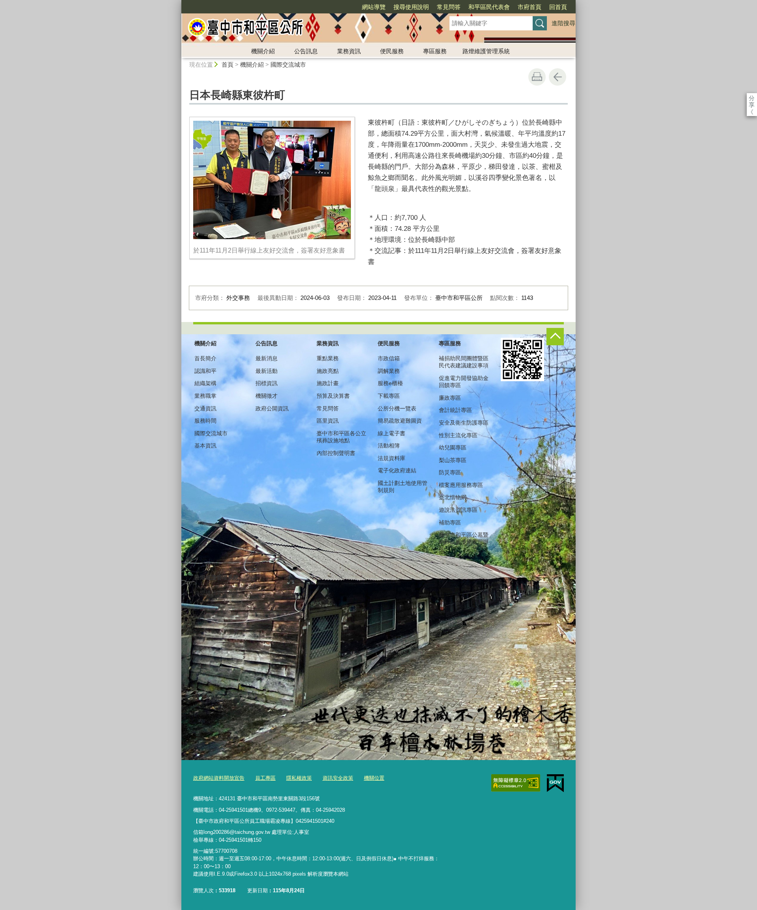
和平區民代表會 (489, 7)
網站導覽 (374, 7)
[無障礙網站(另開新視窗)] (515, 783)
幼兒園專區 (452, 447)
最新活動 (266, 371)
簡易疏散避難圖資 (400, 421)
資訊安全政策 (338, 778)
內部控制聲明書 (336, 453)
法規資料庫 (391, 458)
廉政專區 (450, 398)
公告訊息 (306, 51)
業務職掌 (205, 396)
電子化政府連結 (397, 470)
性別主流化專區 (458, 435)
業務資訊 (349, 51)
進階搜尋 (563, 23)
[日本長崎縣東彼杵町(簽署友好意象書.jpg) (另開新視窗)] (272, 180)
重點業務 (328, 358)
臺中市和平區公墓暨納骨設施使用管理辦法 (464, 542)
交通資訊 (205, 408)
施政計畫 (328, 383)
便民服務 (392, 51)
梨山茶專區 (452, 460)
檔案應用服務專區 (461, 485)
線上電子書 (391, 433)
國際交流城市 (288, 64)
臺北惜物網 (452, 497)
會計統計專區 (455, 410)
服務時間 (205, 421)
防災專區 (450, 472)
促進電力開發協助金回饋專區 (464, 381)
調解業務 (389, 371)
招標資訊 (266, 383)
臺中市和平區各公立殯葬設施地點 (341, 437)
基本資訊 (205, 445)
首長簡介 (205, 358)
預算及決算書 (333, 396)
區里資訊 (328, 421)
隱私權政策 (299, 778)
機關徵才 (266, 396)
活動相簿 (389, 445)
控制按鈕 (555, 336)
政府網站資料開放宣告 (218, 778)
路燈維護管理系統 (486, 51)
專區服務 (435, 51)
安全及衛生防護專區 (464, 422)
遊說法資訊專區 (458, 510)
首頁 (227, 64)
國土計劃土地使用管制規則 (402, 486)
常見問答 (449, 7)
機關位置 (374, 778)
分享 (752, 98)
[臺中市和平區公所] (306, 29)
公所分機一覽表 (397, 408)
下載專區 (389, 396)
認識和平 (205, 371)
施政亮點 (328, 371)
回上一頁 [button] (557, 77)
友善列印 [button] (537, 77)
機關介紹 (263, 51)
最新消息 (266, 358)
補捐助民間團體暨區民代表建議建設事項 (464, 362)
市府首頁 (529, 7)
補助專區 (450, 522)
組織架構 (205, 383)
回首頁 (558, 7)
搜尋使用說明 (411, 7)
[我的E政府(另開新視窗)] (555, 783)
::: (177, 3)
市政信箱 (389, 358)
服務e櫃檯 (390, 383)
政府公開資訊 (272, 408)
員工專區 (265, 778)
